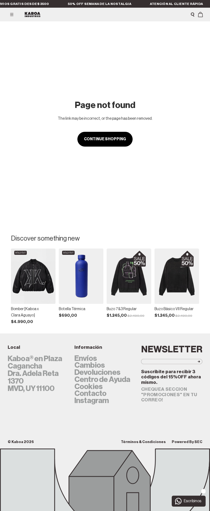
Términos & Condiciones (143, 442)
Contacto (90, 393)
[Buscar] (192, 14)
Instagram (91, 400)
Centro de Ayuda (102, 379)
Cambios (89, 365)
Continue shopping (105, 139)
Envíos (85, 358)
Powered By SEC (187, 442)
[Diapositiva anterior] (17, 276)
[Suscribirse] (190, 361)
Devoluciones (97, 372)
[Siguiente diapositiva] (49, 276)
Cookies (88, 386)
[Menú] (12, 15)
